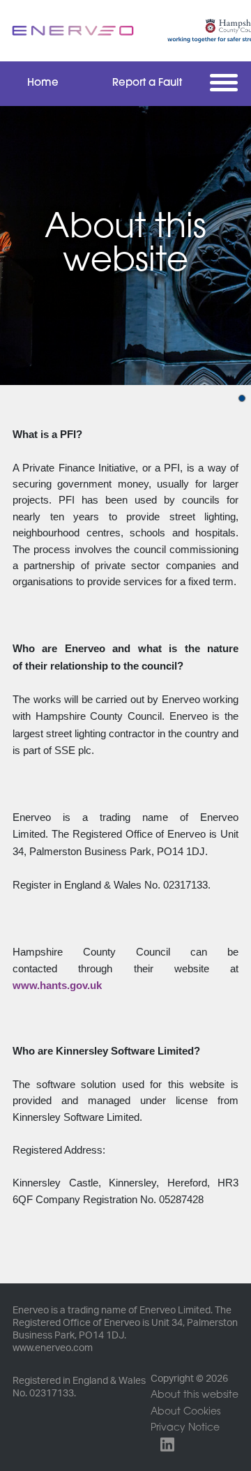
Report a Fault (147, 83)
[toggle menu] (227, 82)
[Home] (73, 30)
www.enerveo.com (53, 1348)
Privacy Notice (185, 1428)
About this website (194, 1395)
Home (43, 83)
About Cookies (185, 1412)
